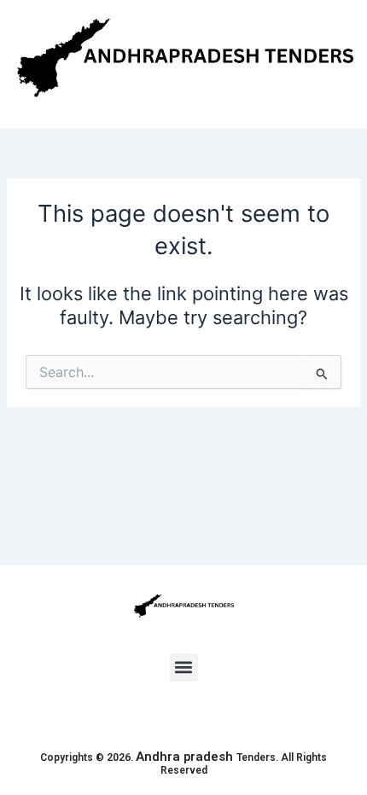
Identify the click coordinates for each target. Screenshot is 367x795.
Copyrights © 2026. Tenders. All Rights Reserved (183, 764)
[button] (184, 667)
